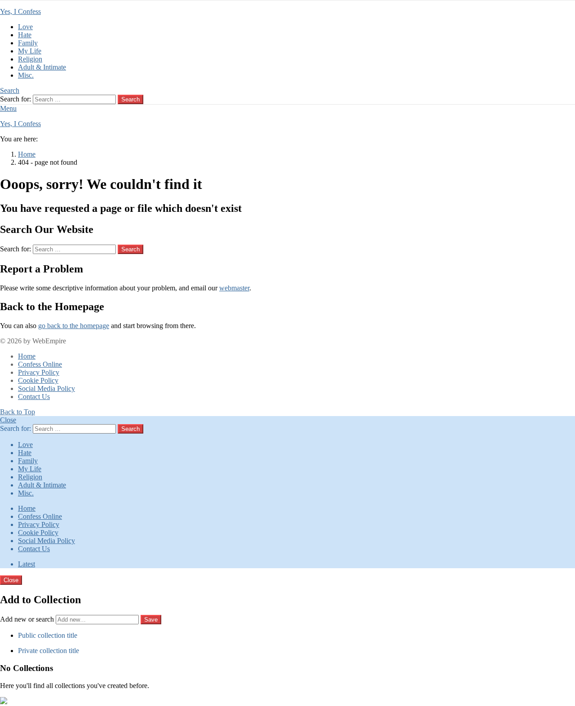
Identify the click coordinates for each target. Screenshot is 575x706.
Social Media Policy (46, 388)
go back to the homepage (73, 325)
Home (26, 356)
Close (8, 420)
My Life (29, 51)
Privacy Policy (38, 372)
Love (25, 27)
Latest (26, 564)
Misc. (26, 75)
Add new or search (28, 619)
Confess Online (40, 364)
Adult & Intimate (42, 67)
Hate (24, 35)
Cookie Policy (38, 380)
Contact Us (34, 396)
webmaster (234, 288)
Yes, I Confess (20, 11)
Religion (30, 59)
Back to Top (17, 412)
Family (28, 43)
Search (130, 99)
